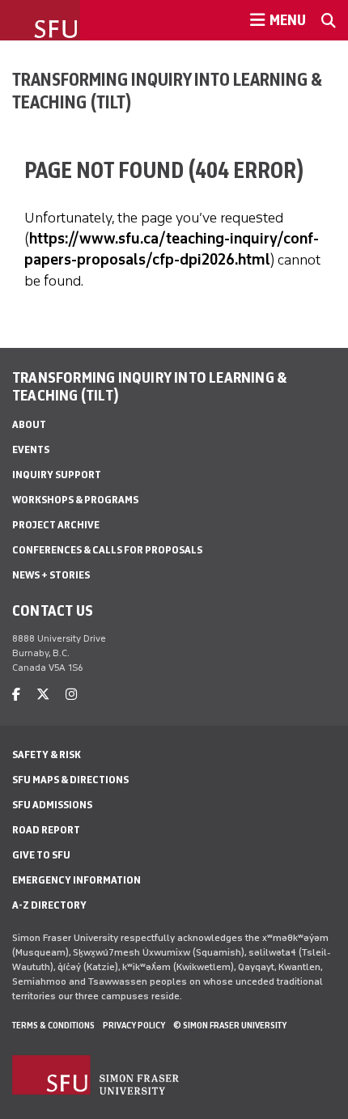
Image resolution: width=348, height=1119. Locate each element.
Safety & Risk (46, 754)
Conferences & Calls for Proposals (107, 550)
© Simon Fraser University (229, 1025)
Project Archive (56, 525)
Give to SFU (41, 855)
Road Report (46, 830)
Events (30, 449)
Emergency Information (76, 880)
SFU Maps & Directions (70, 779)
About (29, 424)
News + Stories (51, 575)
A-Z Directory (49, 905)
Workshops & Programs (75, 500)
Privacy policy (134, 1025)
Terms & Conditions (53, 1025)
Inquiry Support (56, 474)
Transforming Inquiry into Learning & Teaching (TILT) (167, 90)
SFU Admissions (52, 805)
